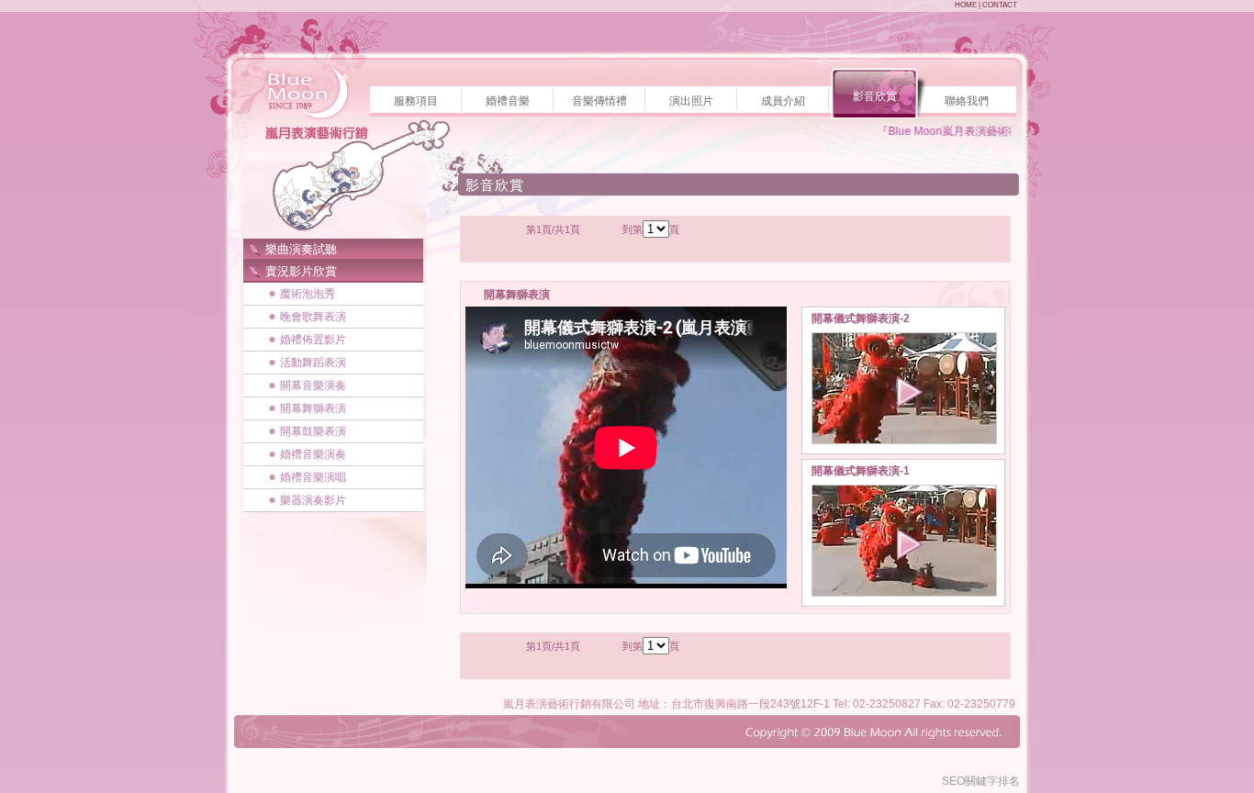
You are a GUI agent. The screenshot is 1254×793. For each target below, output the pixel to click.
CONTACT (999, 5)
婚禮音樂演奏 (313, 454)
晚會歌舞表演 (313, 316)
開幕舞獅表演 (313, 408)
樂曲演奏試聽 (301, 249)
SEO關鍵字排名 (981, 781)
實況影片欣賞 (301, 271)
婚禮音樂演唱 (313, 477)
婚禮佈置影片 (313, 339)
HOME (966, 5)
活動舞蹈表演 (313, 362)
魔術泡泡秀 (307, 293)
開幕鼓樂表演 (313, 431)
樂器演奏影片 (313, 500)
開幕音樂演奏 (313, 385)
